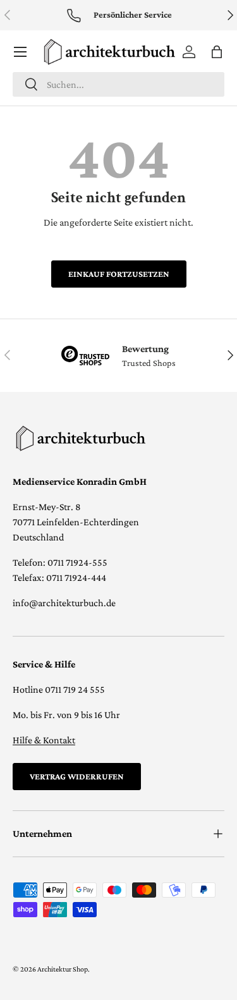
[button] (217, 52)
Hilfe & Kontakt (44, 740)
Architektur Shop (62, 969)
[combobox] (118, 84)
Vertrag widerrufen (77, 776)
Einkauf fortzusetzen (118, 274)
